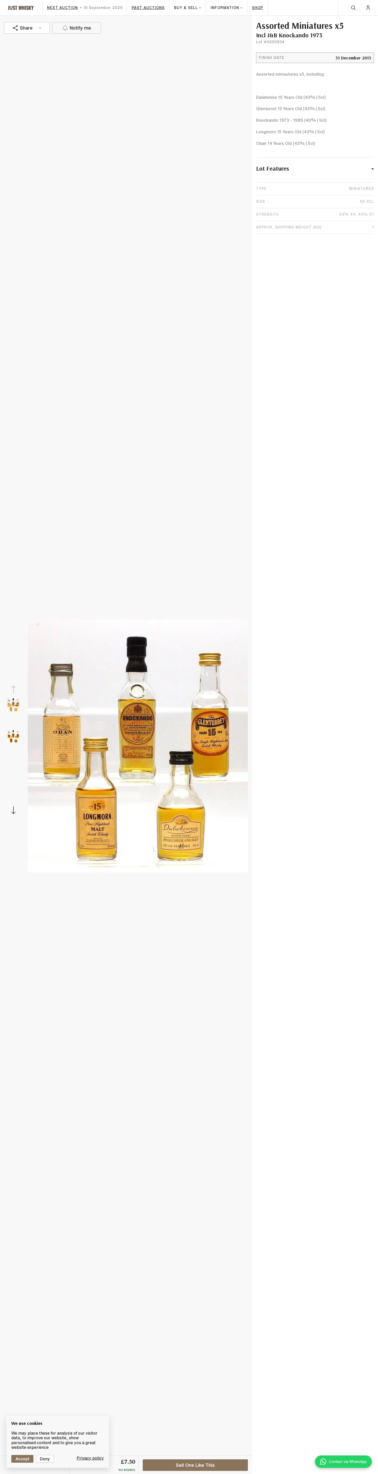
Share (26, 27)
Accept (22, 1459)
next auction (62, 8)
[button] (315, 171)
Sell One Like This (195, 1465)
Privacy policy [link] (90, 1458)
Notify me (80, 27)
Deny (45, 1459)
